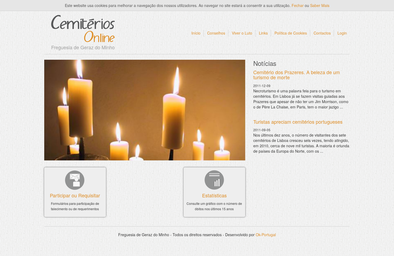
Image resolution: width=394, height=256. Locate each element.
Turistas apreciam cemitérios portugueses (298, 121)
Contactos (322, 33)
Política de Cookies (290, 33)
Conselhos (216, 33)
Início (195, 33)
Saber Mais (319, 5)
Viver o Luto (242, 33)
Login (342, 33)
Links (263, 33)
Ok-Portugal (266, 234)
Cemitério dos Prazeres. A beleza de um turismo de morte (296, 75)
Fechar (298, 5)
